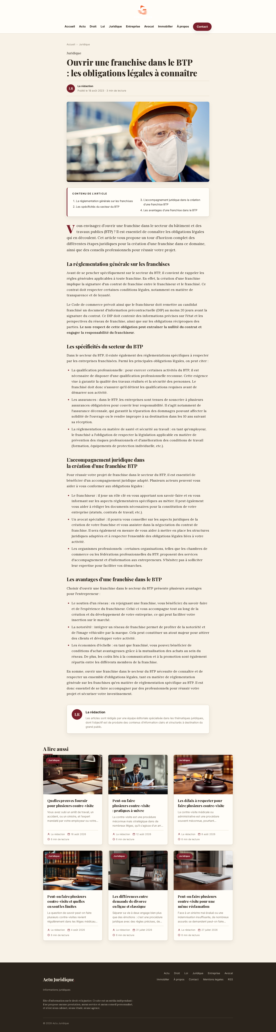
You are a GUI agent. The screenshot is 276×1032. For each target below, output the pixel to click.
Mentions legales (213, 979)
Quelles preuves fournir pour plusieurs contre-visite (70, 803)
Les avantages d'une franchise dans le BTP (170, 210)
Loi (103, 26)
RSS (230, 979)
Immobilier (165, 26)
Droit (93, 26)
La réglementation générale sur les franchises (104, 201)
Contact (202, 26)
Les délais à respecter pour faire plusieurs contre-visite (201, 803)
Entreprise (133, 26)
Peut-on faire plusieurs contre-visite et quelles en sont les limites (66, 901)
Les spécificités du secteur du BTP (97, 206)
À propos (183, 26)
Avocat (149, 26)
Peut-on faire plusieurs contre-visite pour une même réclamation (197, 901)
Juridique (115, 26)
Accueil (70, 26)
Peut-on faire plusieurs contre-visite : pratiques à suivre (131, 805)
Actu (82, 26)
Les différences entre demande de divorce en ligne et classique (130, 901)
